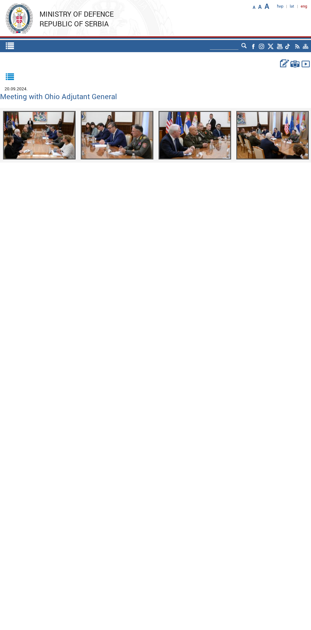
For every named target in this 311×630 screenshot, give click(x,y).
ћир (280, 6)
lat (292, 6)
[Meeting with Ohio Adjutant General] (39, 135)
